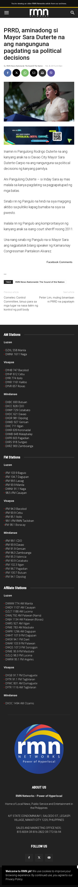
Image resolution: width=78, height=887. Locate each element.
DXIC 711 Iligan (14, 426)
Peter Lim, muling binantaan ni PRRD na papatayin (56, 299)
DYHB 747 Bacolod (17, 370)
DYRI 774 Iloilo (14, 378)
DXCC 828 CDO (14, 406)
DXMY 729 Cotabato (17, 410)
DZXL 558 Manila (15, 350)
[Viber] (51, 73)
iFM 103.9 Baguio (15, 473)
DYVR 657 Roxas (15, 386)
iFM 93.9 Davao (14, 544)
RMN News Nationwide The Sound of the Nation (40, 281)
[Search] (72, 13)
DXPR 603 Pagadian (17, 438)
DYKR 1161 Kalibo (16, 382)
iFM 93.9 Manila (14, 485)
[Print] (42, 73)
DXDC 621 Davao (15, 414)
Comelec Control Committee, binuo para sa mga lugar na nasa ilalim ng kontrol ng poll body (21, 303)
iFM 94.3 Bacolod (16, 509)
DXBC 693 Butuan (16, 402)
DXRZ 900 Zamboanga (19, 446)
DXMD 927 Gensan (16, 422)
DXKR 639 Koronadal (18, 430)
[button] (6, 13)
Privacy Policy (14, 879)
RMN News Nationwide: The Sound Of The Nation (24, 66)
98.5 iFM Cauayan (16, 493)
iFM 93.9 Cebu (14, 513)
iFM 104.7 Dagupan (17, 477)
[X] (16, 73)
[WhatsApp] (25, 73)
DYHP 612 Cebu (15, 374)
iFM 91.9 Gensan (15, 548)
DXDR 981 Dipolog (16, 418)
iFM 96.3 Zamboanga (18, 552)
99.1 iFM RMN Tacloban (19, 521)
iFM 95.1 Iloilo (13, 517)
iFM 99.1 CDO (13, 540)
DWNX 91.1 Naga (15, 489)
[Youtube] (49, 858)
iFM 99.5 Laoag (14, 481)
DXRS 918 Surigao (16, 442)
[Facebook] (7, 73)
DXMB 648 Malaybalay (18, 434)
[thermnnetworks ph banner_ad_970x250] (39, 135)
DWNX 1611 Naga (16, 354)
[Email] (33, 73)
